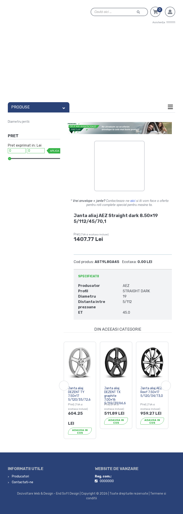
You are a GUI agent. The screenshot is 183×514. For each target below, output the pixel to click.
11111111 (170, 22)
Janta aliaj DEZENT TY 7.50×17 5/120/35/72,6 (79, 393)
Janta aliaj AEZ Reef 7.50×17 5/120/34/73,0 (151, 392)
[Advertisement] (91, 66)
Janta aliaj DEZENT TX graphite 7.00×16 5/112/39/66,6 (115, 395)
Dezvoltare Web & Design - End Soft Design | (49, 493)
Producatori (20, 476)
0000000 (107, 481)
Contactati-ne (22, 482)
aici (132, 201)
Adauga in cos (80, 431)
